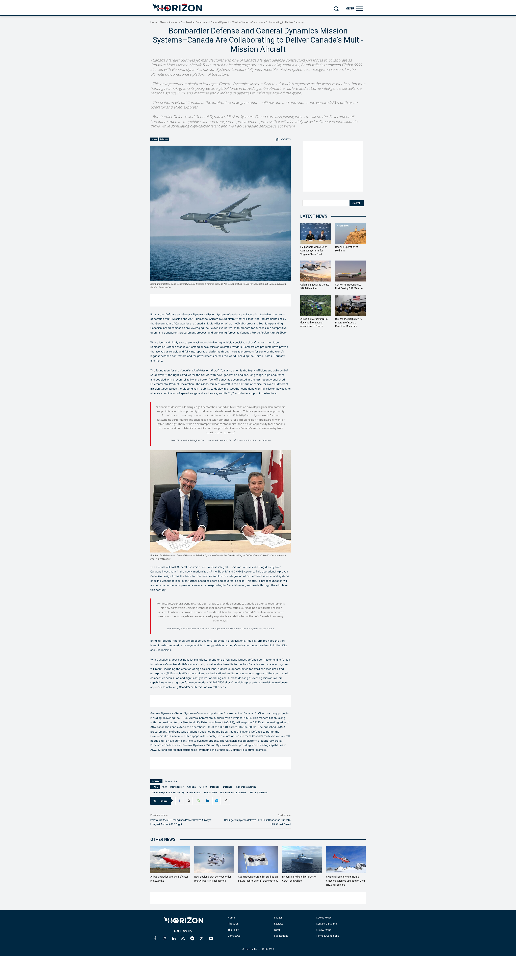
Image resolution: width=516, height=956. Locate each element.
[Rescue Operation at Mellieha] (350, 233)
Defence (215, 786)
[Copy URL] (226, 801)
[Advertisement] (220, 300)
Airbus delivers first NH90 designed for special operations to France (314, 323)
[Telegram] (216, 801)
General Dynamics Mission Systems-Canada (176, 792)
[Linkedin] (207, 801)
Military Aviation (258, 792)
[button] (336, 8)
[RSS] (183, 938)
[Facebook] (179, 801)
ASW (164, 786)
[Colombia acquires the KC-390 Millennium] (315, 271)
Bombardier (171, 781)
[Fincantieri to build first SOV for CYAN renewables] (302, 859)
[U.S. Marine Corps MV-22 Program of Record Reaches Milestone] (350, 305)
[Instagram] (164, 938)
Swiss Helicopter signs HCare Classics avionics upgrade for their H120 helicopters (345, 880)
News (163, 22)
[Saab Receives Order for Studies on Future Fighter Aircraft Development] (258, 859)
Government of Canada (233, 792)
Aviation (173, 22)
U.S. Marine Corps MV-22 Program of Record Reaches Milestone (348, 323)
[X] (189, 801)
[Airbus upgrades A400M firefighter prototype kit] (170, 859)
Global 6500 (210, 792)
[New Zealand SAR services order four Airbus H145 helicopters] (214, 859)
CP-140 (203, 786)
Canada (191, 786)
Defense (227, 786)
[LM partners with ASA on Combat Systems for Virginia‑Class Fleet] (315, 233)
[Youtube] (210, 938)
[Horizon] (177, 7)
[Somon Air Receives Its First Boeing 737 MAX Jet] (350, 271)
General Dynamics (246, 786)
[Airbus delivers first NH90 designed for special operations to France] (315, 305)
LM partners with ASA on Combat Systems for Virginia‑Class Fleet (313, 251)
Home (153, 22)
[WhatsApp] (198, 801)
